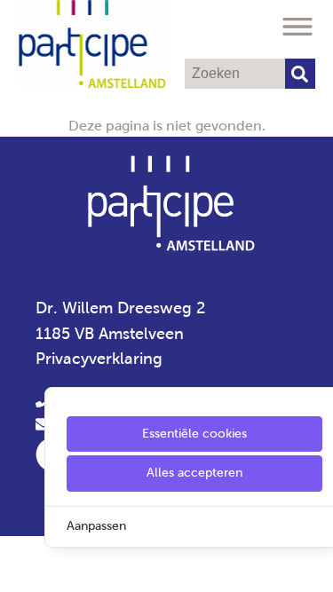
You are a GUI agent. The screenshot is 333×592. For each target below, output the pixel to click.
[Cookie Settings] (20, 565)
